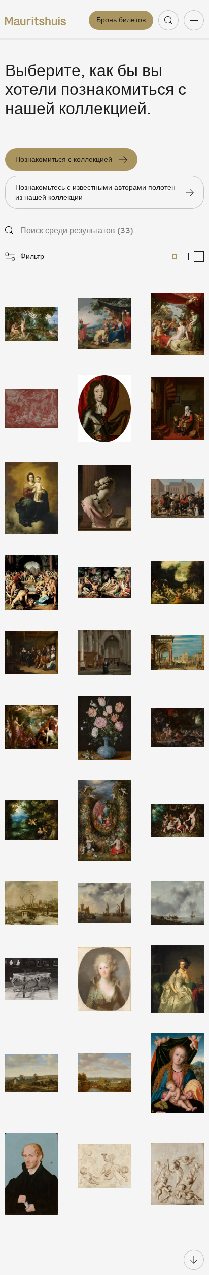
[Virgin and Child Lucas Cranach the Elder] (177, 1073)
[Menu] (194, 20)
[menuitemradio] (174, 256)
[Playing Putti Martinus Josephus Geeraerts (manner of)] (177, 1174)
